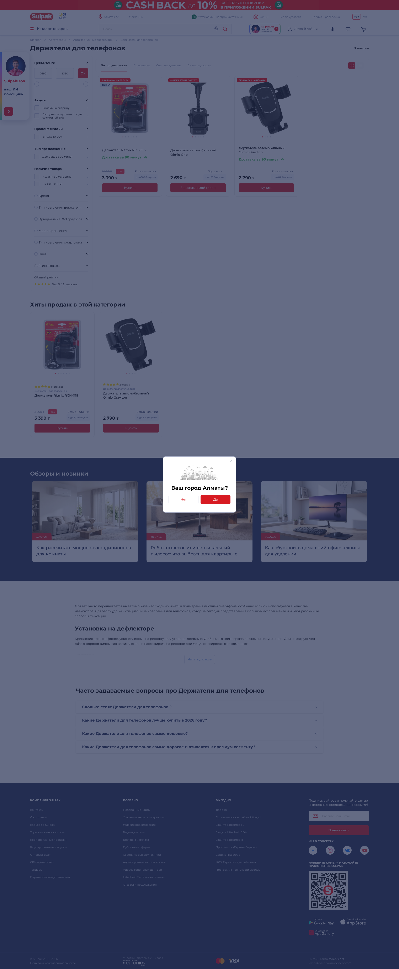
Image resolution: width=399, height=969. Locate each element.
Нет (183, 499)
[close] (231, 461)
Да (215, 499)
